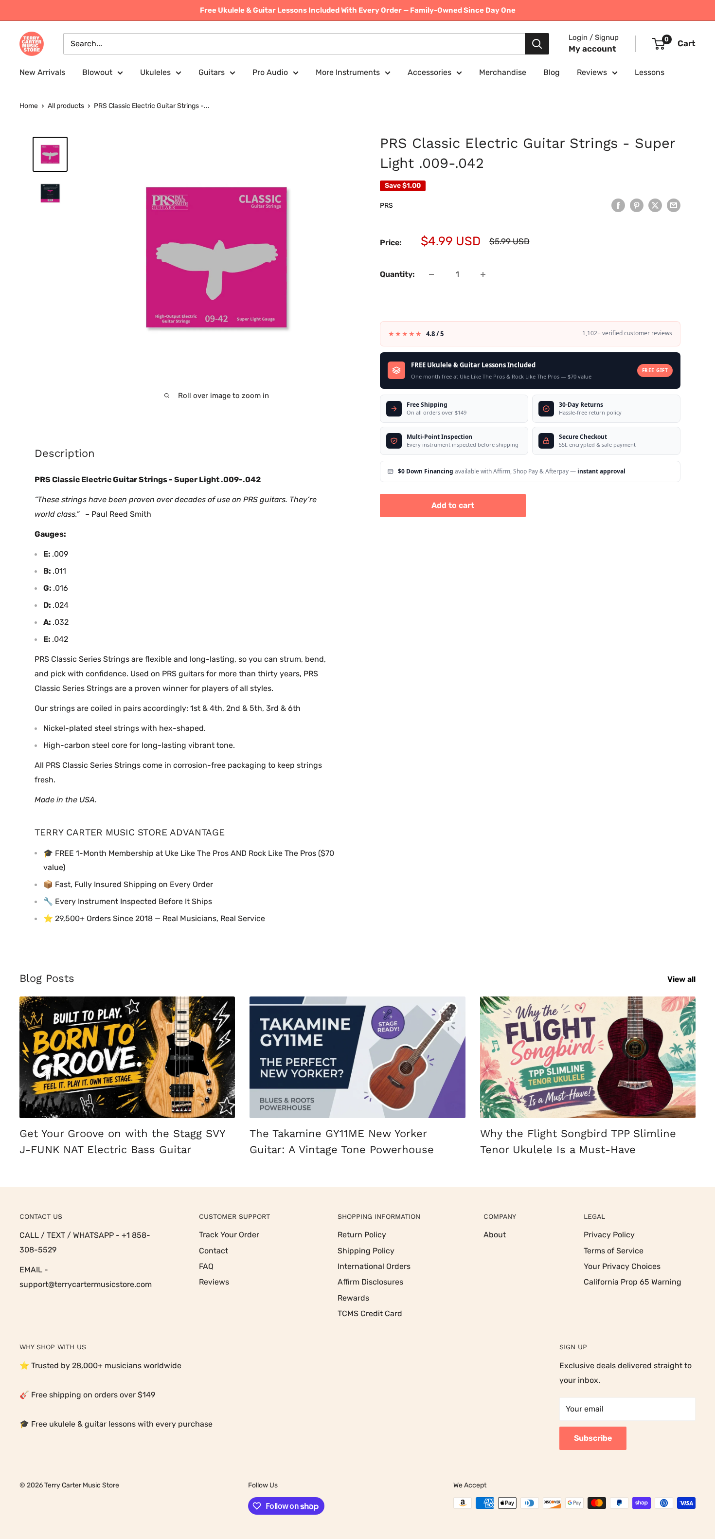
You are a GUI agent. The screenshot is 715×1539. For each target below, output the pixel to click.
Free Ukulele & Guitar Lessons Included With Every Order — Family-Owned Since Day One (358, 10)
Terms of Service (614, 1250)
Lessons (649, 72)
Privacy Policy (609, 1234)
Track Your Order (229, 1234)
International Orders (374, 1266)
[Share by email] (673, 205)
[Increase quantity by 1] (483, 274)
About (494, 1234)
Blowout (97, 72)
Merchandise (502, 72)
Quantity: (397, 274)
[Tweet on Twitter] (655, 205)
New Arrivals (42, 72)
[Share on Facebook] (618, 205)
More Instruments (348, 72)
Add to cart (452, 505)
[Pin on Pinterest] (637, 205)
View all (682, 979)
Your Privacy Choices (622, 1266)
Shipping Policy (366, 1250)
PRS (386, 205)
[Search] (537, 43)
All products (66, 106)
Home (28, 106)
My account (592, 49)
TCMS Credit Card (370, 1313)
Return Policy (362, 1234)
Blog (551, 72)
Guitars (211, 72)
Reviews (592, 72)
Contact (213, 1250)
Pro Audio (270, 72)
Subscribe (593, 1438)
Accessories (429, 72)
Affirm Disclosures (370, 1281)
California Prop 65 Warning (632, 1281)
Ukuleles (155, 72)
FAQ (206, 1266)
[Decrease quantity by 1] (431, 274)
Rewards (353, 1298)
